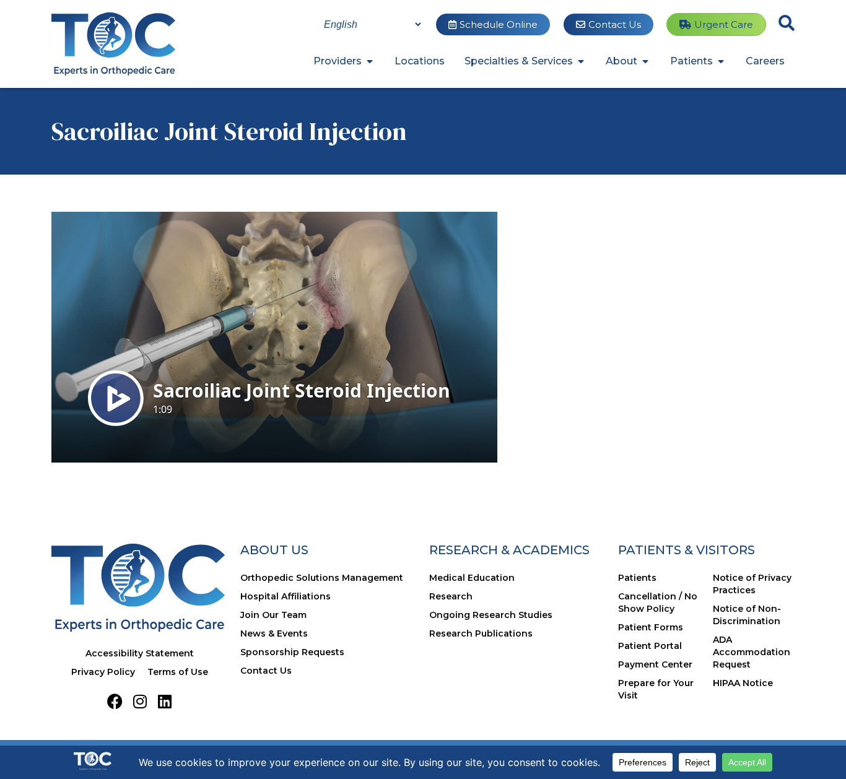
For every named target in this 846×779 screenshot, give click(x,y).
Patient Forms (650, 627)
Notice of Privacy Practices (752, 584)
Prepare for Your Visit (656, 689)
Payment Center (655, 664)
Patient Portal (650, 645)
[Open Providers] (370, 61)
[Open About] (645, 61)
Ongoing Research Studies (490, 614)
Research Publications (481, 633)
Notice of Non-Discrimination (747, 615)
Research (451, 596)
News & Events (274, 633)
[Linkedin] (164, 701)
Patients (637, 577)
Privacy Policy (103, 671)
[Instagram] (139, 701)
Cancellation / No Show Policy (657, 602)
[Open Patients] (721, 61)
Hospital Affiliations (285, 596)
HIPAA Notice (743, 683)
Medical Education (472, 577)
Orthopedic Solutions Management (321, 577)
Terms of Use (177, 671)
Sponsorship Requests (292, 652)
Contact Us (266, 670)
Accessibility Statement (139, 653)
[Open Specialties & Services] (581, 61)
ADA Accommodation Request (751, 652)
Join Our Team (273, 614)
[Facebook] (115, 701)
